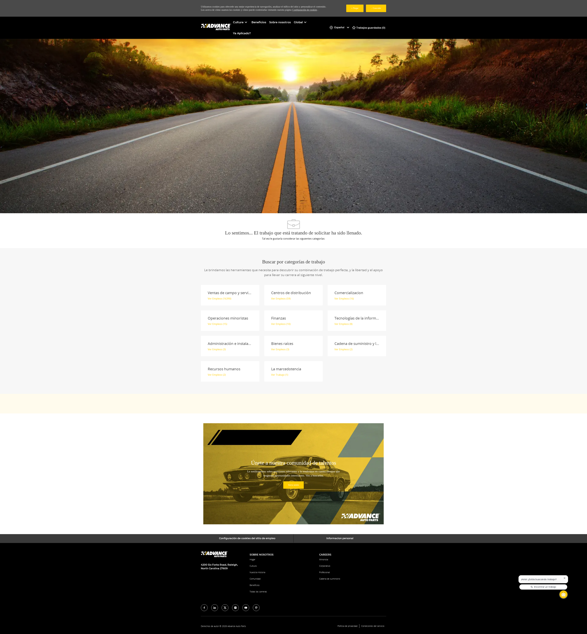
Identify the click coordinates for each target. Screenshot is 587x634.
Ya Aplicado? (242, 33)
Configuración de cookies (304, 10)
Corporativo (324, 565)
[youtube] (245, 607)
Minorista (323, 559)
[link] (293, 485)
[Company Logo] (216, 27)
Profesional (324, 572)
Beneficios (258, 22)
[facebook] (204, 607)
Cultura (253, 565)
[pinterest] (256, 607)
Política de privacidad (347, 626)
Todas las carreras (258, 591)
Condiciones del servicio (372, 626)
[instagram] (235, 607)
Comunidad (255, 578)
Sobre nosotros (280, 22)
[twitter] (225, 607)
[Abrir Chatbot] (563, 594)
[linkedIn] (214, 607)
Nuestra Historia (257, 572)
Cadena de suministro (329, 578)
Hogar (252, 559)
